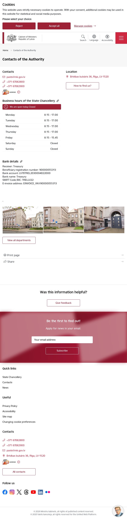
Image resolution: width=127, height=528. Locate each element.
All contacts (19, 471)
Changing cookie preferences (18, 421)
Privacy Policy (9, 406)
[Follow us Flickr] (47, 492)
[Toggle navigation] (121, 38)
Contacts (7, 382)
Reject (19, 25)
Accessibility (8, 411)
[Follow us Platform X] (19, 492)
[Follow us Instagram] (12, 492)
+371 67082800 (15, 81)
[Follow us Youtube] (33, 492)
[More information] (18, 92)
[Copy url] (57, 100)
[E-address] (9, 92)
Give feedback (63, 302)
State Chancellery (11, 377)
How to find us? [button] (82, 85)
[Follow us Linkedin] (40, 492)
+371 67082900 (15, 86)
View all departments (19, 240)
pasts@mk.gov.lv (16, 76)
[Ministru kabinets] (22, 38)
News (5, 387)
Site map (7, 416)
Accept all (54, 25)
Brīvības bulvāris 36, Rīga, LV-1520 (89, 76)
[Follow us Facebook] (4, 492)
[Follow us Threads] (26, 492)
